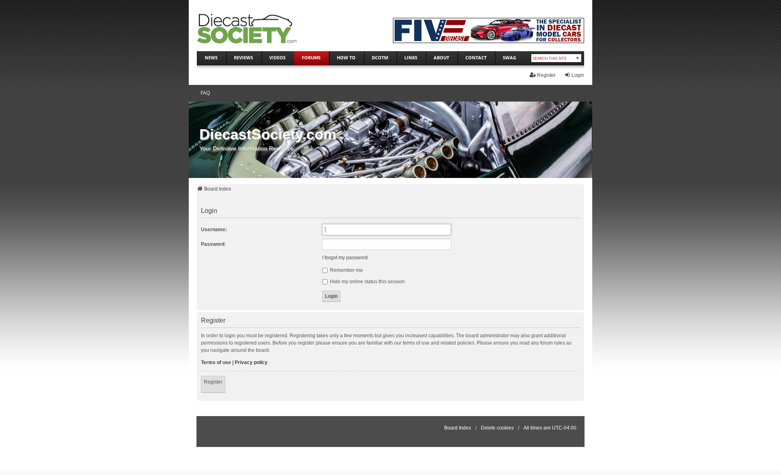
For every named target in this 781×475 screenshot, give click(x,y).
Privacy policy (251, 362)
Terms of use (216, 362)
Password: (213, 244)
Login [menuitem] (578, 75)
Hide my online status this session (367, 281)
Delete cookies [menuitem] (497, 428)
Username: (214, 229)
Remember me (346, 270)
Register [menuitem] (546, 75)
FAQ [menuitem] (205, 93)
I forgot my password (345, 257)
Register (213, 382)
